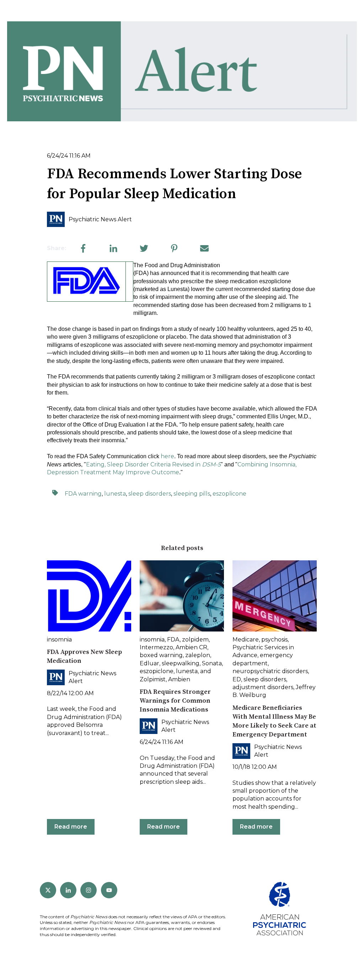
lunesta (115, 493)
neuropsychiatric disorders (270, 671)
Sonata (212, 663)
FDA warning (83, 493)
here (167, 456)
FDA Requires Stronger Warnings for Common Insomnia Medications (175, 701)
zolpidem (195, 639)
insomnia (59, 639)
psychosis (274, 639)
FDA (173, 639)
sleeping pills (191, 493)
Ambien (179, 679)
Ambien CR (191, 647)
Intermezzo (156, 647)
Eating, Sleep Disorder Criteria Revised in (153, 464)
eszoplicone (229, 493)
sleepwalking (180, 663)
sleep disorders (149, 493)
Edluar (149, 663)
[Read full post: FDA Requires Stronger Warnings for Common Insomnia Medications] (182, 596)
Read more (70, 826)
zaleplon (197, 655)
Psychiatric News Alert (100, 219)
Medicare (245, 639)
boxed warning (161, 655)
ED (236, 679)
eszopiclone (156, 671)
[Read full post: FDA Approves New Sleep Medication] (89, 596)
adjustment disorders (262, 687)
